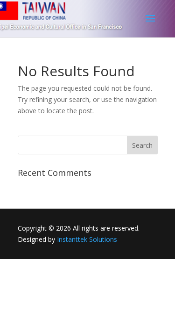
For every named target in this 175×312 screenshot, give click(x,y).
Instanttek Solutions (87, 239)
